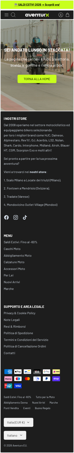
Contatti (9, 353)
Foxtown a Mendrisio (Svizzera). (28, 188)
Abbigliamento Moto (18, 255)
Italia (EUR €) (15, 422)
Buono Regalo (42, 408)
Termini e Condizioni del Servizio (26, 339)
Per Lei (8, 275)
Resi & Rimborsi (15, 326)
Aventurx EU (19, 445)
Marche (9, 288)
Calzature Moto (14, 262)
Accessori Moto (14, 268)
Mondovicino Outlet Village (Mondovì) (32, 204)
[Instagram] (15, 217)
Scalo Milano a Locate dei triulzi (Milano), (33, 180)
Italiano (12, 435)
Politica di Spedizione (18, 333)
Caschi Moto (12, 249)
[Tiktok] (25, 217)
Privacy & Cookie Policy (19, 313)
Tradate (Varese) (18, 196)
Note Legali (12, 320)
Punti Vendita (11, 408)
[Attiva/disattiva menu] (6, 14)
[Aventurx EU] (37, 15)
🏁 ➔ (37, 4)
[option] (37, 65)
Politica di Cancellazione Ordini (25, 346)
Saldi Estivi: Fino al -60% (20, 242)
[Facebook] (6, 217)
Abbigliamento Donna (16, 402)
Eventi (26, 408)
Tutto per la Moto (45, 397)
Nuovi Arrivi (12, 282)
